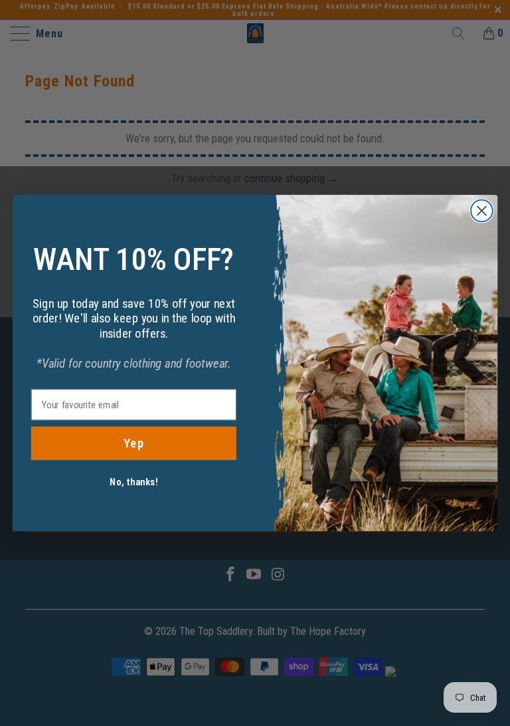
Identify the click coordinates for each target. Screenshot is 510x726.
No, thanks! (133, 482)
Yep (134, 443)
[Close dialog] (482, 211)
